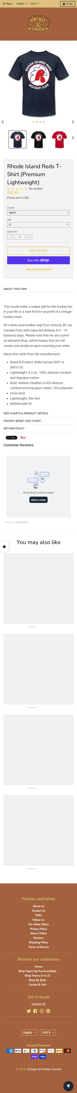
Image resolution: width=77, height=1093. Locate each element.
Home (38, 966)
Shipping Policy (38, 942)
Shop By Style (37, 980)
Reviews (38, 938)
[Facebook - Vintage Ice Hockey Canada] (35, 1011)
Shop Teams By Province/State (37, 971)
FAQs (38, 915)
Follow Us (38, 920)
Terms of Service (38, 947)
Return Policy (14, 428)
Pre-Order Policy (38, 924)
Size (9, 219)
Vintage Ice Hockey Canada (44, 1069)
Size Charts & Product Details (26, 413)
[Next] (73, 122)
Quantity (12, 231)
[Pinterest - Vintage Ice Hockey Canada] (48, 1011)
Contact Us (38, 910)
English (20, 3)
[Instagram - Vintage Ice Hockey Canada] (42, 1011)
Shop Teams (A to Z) (37, 975)
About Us (38, 906)
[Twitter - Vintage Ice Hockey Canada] (29, 1011)
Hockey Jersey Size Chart (22, 421)
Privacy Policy (38, 929)
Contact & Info (37, 984)
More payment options (38, 269)
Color (10, 207)
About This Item (15, 289)
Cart (69, 3)
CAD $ (33, 3)
